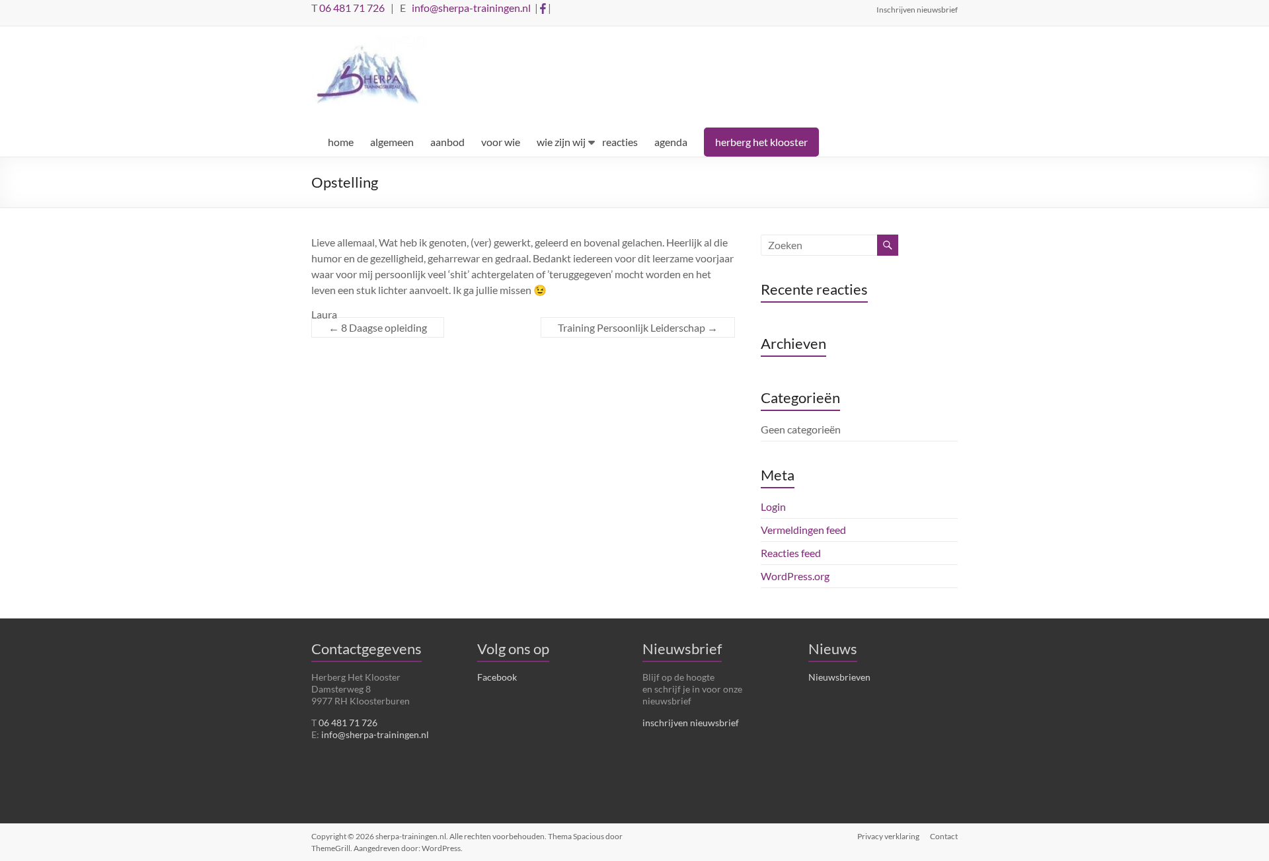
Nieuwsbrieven (839, 677)
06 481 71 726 (352, 7)
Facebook (497, 677)
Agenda (670, 141)
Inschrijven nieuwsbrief (917, 9)
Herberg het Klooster (761, 141)
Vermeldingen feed (803, 529)
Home (341, 141)
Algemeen (392, 141)
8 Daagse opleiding (377, 327)
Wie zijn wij (561, 141)
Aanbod (447, 141)
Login (773, 506)
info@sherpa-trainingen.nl (471, 7)
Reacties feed (791, 552)
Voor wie (500, 141)
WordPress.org (795, 576)
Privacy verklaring (888, 836)
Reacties (620, 141)
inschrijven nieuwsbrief (690, 722)
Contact (944, 836)
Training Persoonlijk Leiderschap (638, 327)
